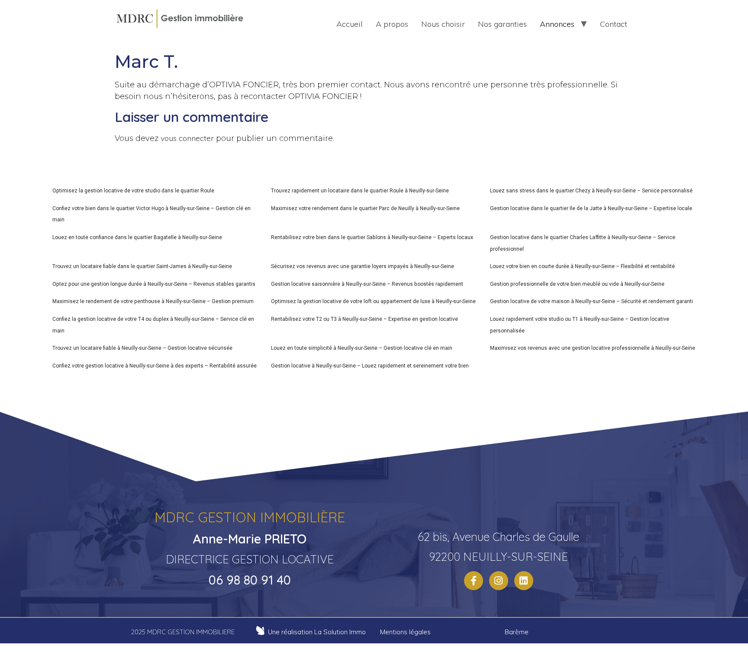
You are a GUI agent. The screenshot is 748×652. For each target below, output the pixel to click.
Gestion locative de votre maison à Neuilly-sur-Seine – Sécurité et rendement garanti (591, 301)
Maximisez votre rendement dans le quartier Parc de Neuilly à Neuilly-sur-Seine (365, 208)
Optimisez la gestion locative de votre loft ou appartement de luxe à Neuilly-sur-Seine (373, 301)
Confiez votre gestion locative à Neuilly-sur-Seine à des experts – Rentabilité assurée (154, 366)
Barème (517, 632)
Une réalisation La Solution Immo (317, 632)
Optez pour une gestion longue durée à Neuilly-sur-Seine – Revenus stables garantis (153, 284)
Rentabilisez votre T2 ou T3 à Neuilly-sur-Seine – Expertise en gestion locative (364, 319)
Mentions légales (405, 632)
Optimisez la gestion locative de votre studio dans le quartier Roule (133, 191)
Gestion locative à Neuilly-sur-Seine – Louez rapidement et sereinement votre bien (370, 366)
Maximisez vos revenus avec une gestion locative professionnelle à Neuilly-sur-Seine (592, 348)
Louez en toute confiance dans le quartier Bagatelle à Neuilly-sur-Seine (137, 237)
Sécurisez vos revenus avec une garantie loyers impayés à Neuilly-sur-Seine (362, 266)
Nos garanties (502, 24)
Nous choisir (443, 24)
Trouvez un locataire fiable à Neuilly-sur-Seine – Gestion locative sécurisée (142, 348)
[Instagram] (498, 580)
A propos (392, 24)
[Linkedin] (523, 580)
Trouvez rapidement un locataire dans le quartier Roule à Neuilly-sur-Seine (360, 191)
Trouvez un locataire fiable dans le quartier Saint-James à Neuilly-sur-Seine (142, 266)
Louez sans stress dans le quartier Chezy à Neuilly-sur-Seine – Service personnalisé (591, 191)
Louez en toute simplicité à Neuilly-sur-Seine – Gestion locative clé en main (361, 348)
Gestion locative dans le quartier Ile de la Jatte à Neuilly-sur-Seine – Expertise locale (591, 208)
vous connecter (187, 138)
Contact (613, 24)
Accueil (349, 24)
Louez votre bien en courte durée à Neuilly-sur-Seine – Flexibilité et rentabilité (582, 266)
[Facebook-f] (473, 580)
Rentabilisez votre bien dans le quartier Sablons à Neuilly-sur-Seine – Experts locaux (372, 237)
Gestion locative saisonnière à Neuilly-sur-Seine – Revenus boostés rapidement (367, 284)
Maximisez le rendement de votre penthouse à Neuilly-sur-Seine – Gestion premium (153, 301)
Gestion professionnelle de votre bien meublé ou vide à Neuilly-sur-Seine (577, 284)
